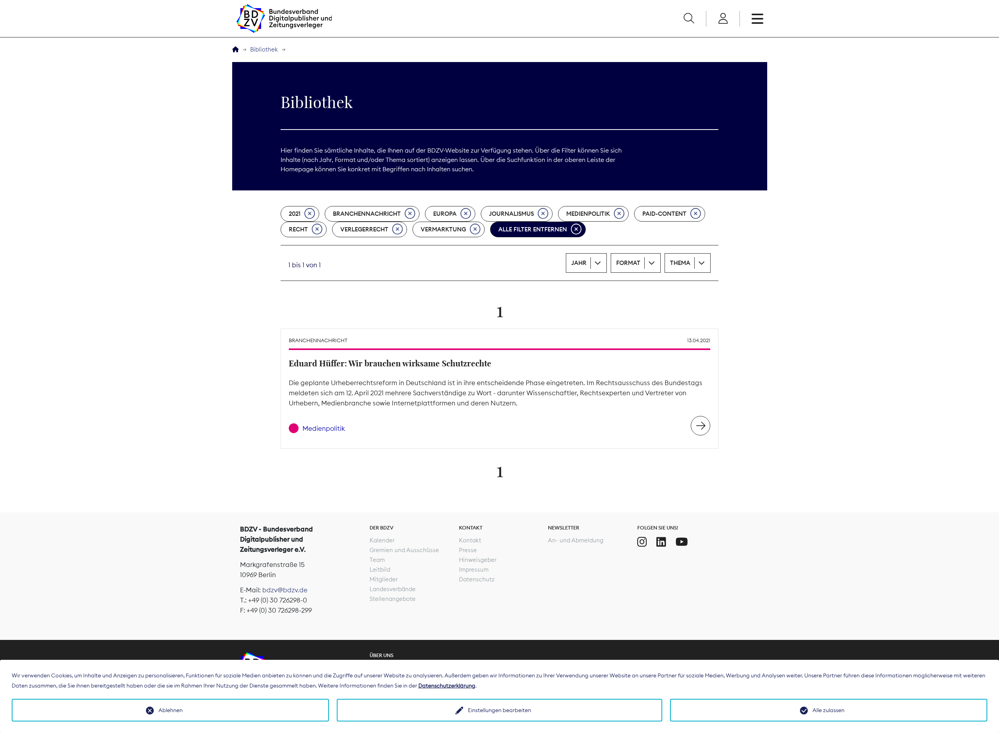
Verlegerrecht (364, 229)
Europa (445, 213)
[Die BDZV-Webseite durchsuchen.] (688, 18)
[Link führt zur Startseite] (284, 18)
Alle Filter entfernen (532, 229)
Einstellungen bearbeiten (499, 710)
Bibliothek (264, 49)
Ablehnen (170, 710)
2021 (294, 213)
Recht (298, 229)
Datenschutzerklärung (446, 685)
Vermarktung (443, 229)
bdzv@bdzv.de (285, 590)
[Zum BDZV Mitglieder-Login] (723, 18)
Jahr (579, 263)
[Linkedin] (661, 542)
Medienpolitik (588, 213)
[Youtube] (681, 542)
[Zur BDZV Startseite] (235, 49)
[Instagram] (642, 542)
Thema (680, 263)
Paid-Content (664, 213)
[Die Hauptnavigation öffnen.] (757, 19)
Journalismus (511, 213)
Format (628, 263)
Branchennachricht (367, 213)
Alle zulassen (828, 710)
